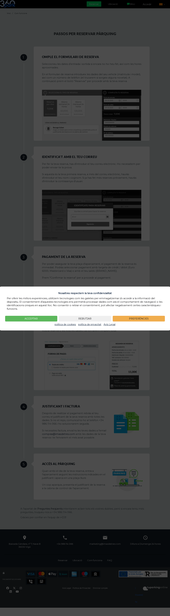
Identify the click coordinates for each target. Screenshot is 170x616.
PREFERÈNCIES (139, 318)
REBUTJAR (84, 318)
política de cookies (65, 324)
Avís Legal (109, 324)
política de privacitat (89, 324)
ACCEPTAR (31, 318)
